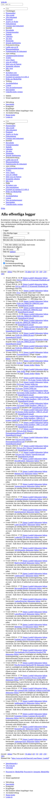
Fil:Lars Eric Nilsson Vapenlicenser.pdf (31, 448)
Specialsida (10, 104)
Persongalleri (10, 13)
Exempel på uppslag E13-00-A (17, 77)
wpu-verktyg (10, 53)
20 (34, 272)
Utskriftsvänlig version (14, 92)
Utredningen (10, 11)
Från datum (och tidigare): (12, 247)
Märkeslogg (9, 261)
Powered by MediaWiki (14, 772)
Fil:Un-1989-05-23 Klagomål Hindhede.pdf (33, 280)
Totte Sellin (21, 371)
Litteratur (9, 36)
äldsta (10, 272)
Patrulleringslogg (11, 259)
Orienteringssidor (12, 32)
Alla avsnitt (10, 15)
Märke (8, 359)
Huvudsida (10, 30)
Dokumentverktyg (12, 45)
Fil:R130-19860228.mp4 (26, 329)
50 (37, 272)
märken (12, 252)
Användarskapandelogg (14, 263)
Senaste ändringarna (13, 43)
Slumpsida (10, 41)
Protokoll (9, 19)
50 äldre (28, 272)
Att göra (9, 39)
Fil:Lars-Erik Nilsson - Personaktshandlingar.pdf (19, 432)
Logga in (9, 117)
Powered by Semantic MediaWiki (36, 772)
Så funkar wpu (11, 73)
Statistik (9, 34)
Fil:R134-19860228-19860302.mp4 (30, 303)
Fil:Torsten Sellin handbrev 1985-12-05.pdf (33, 399)
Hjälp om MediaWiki (13, 79)
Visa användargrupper (14, 87)
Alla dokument (11, 17)
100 (40, 272)
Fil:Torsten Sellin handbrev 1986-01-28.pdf (33, 393)
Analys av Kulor (12, 22)
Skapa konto (10, 115)
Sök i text (9, 68)
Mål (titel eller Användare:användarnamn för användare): (24, 240)
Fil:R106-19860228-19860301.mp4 (30, 316)
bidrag (45, 278)
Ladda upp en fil (12, 47)
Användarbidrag (12, 83)
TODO (8, 58)
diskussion (38, 278)
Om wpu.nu (10, 766)
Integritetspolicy (12, 763)
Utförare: (6, 235)
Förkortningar (11, 24)
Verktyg (9, 81)
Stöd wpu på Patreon (13, 64)
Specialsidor (10, 90)
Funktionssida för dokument (16, 51)
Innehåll (9, 28)
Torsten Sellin (42, 357)
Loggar (8, 85)
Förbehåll (9, 768)
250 (44, 272)
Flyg (18, 293)
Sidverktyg (10, 102)
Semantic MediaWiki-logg (15, 266)
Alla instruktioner (12, 75)
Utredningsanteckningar (15, 56)
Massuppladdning (12, 49)
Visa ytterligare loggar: (11, 256)
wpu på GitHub (11, 62)
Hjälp (8, 70)
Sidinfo (8, 96)
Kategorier (10, 106)
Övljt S (19, 363)
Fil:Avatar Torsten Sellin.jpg (38, 380)
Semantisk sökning (13, 66)
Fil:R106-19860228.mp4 (26, 342)
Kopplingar (10, 109)
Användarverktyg (12, 113)
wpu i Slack (10, 60)
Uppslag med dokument (15, 26)
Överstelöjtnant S (23, 354)
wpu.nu (4, 2)
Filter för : (9, 252)
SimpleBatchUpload (25, 305)
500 (2, 274)
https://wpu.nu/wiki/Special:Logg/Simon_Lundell (30, 758)
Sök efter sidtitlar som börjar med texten (20, 245)
